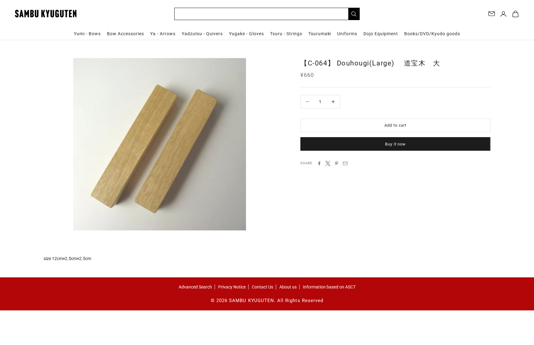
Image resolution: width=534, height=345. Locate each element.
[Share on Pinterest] (336, 163)
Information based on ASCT (329, 286)
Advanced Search (195, 286)
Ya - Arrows (163, 33)
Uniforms (347, 33)
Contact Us (262, 286)
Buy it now (395, 144)
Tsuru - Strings (286, 33)
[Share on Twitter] (327, 163)
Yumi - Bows (87, 33)
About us (288, 286)
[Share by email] (345, 163)
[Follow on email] (491, 13)
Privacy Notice (232, 286)
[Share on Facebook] (319, 163)
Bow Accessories (125, 33)
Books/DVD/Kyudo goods (432, 33)
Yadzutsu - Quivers (202, 33)
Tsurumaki (319, 33)
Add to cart (395, 125)
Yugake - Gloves (246, 33)
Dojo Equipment (380, 33)
